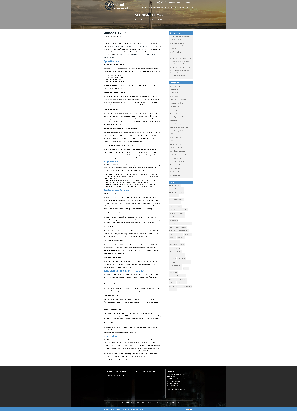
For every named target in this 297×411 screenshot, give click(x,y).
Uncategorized (175, 168)
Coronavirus (174, 96)
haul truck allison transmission (175, 223)
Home (144, 7)
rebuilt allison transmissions (175, 269)
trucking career (183, 279)
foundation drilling (173, 213)
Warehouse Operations (177, 172)
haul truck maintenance (174, 227)
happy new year (181, 216)
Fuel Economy (174, 106)
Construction (174, 93)
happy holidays (172, 216)
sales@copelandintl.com (178, 389)
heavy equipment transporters (176, 234)
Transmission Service (173, 279)
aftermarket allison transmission (176, 189)
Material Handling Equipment (179, 127)
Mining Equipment (176, 137)
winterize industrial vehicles (175, 286)
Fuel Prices (173, 110)
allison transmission (173, 196)
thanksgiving (186, 269)
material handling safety (174, 248)
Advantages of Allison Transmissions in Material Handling (178, 45)
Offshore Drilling (175, 144)
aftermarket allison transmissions (176, 192)
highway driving (187, 234)
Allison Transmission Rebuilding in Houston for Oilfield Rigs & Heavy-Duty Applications (180, 61)
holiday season (180, 237)
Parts (167, 7)
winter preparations (187, 286)
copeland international (174, 209)
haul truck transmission (183, 230)
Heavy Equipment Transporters (180, 117)
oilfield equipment (181, 258)
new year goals (172, 258)
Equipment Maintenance (178, 99)
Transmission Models (177, 161)
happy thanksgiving (173, 220)
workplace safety (173, 289)
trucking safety (172, 282)
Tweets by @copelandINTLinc (115, 375)
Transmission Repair (177, 165)
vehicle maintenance (181, 282)
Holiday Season (175, 120)
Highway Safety (172, 237)
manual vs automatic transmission (176, 244)
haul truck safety (172, 230)
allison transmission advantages (176, 199)
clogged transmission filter (175, 206)
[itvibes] (190, 409)
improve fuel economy (174, 241)
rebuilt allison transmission (175, 265)
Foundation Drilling (176, 103)
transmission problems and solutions (177, 276)
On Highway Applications (178, 151)
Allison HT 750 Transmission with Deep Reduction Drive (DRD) (132, 46)
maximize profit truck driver (175, 251)
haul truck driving (188, 223)
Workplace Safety (175, 175)
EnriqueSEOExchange (110, 36)
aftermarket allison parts (174, 185)
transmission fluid (173, 272)
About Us (181, 7)
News (171, 141)
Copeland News (184, 209)
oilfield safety (188, 262)
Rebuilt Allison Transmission (179, 154)
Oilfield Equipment (176, 147)
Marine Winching (175, 124)
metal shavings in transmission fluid (177, 255)
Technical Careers (176, 158)
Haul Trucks (174, 113)
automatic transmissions (174, 202)
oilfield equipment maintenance (176, 262)
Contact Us (189, 7)
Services (173, 7)
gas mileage (181, 213)
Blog (167, 403)
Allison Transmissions (155, 7)
